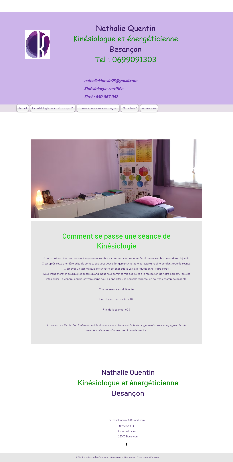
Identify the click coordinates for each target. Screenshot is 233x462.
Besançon (126, 49)
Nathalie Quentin (125, 28)
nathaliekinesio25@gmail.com (110, 80)
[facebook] (126, 444)
